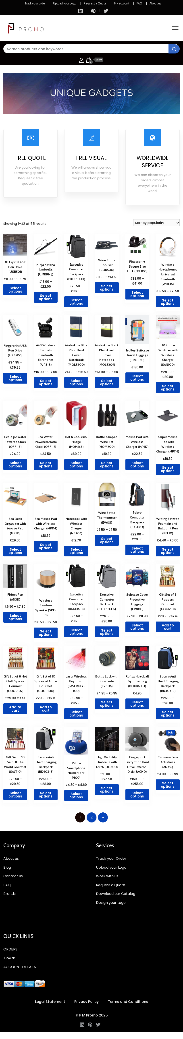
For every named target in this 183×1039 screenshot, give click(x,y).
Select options (15, 290)
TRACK (9, 958)
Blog (7, 867)
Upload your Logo (64, 3)
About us (155, 3)
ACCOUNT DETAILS (19, 966)
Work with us (107, 876)
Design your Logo (111, 902)
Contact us (13, 876)
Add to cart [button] (168, 627)
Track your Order (111, 858)
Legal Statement (50, 1001)
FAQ (139, 3)
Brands (9, 893)
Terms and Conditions (128, 1001)
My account (121, 3)
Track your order (35, 3)
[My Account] (81, 59)
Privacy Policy (86, 1001)
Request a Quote (95, 3)
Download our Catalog (115, 893)
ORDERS (10, 949)
